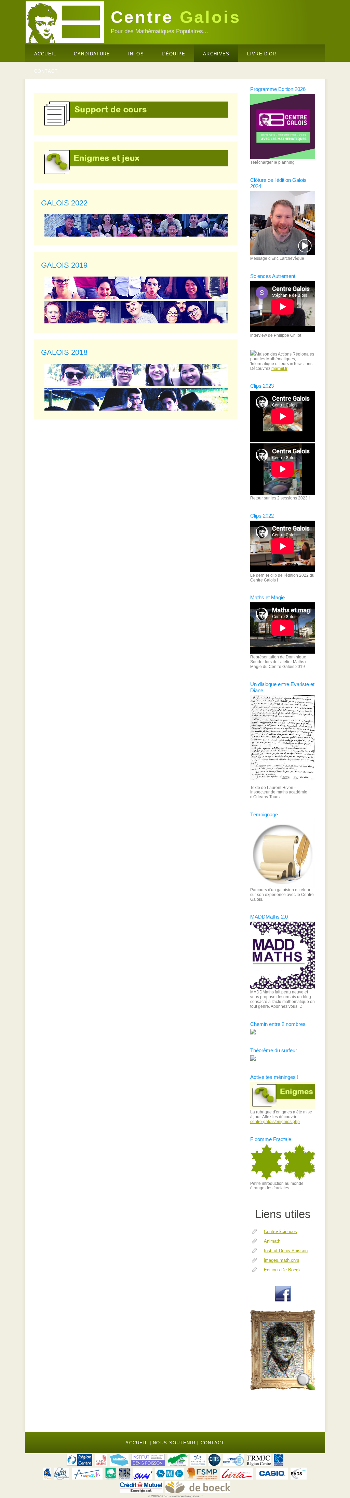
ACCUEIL (136, 1442)
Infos (136, 53)
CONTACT (46, 71)
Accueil (45, 53)
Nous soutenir (174, 1442)
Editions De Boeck (282, 1269)
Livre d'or (261, 53)
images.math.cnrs (281, 1260)
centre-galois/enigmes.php (275, 1122)
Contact (213, 1442)
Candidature (92, 53)
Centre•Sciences (280, 1231)
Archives (216, 53)
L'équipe (173, 53)
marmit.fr (279, 368)
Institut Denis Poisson (286, 1250)
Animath (272, 1241)
